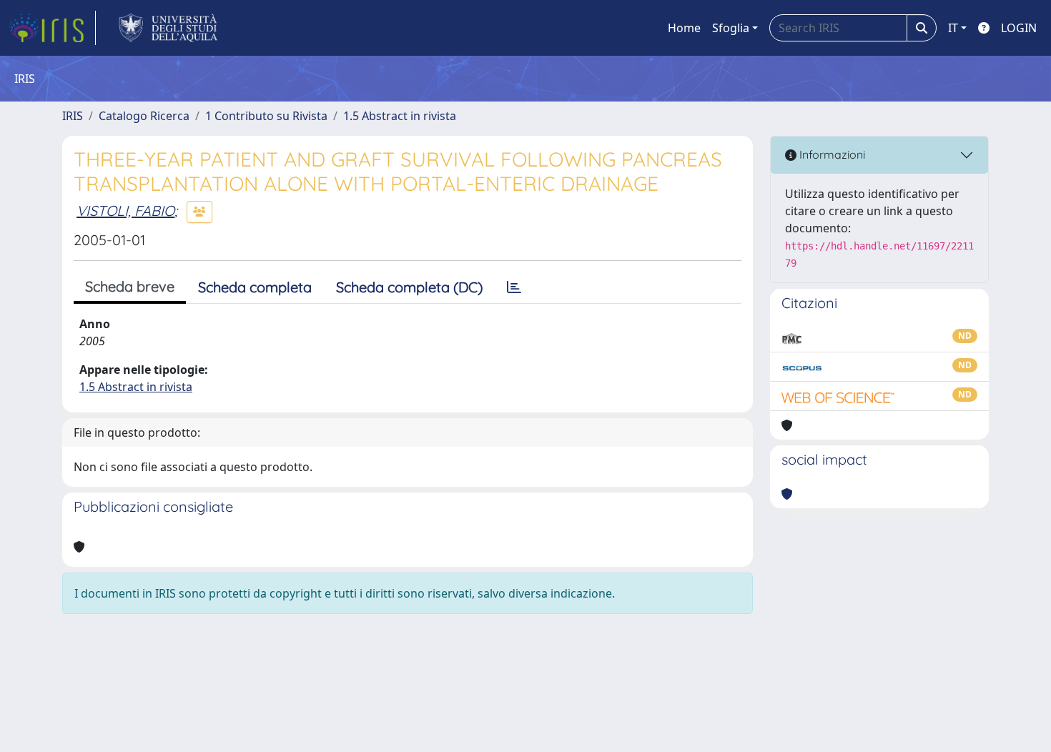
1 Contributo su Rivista (266, 116)
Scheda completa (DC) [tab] (409, 287)
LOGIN (1019, 28)
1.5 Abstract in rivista (399, 116)
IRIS (72, 116)
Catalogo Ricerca (144, 116)
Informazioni (830, 154)
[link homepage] (52, 28)
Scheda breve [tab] (129, 286)
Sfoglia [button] (730, 28)
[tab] (514, 287)
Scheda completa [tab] (255, 287)
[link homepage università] (168, 28)
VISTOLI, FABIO (125, 210)
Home (684, 28)
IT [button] (953, 28)
